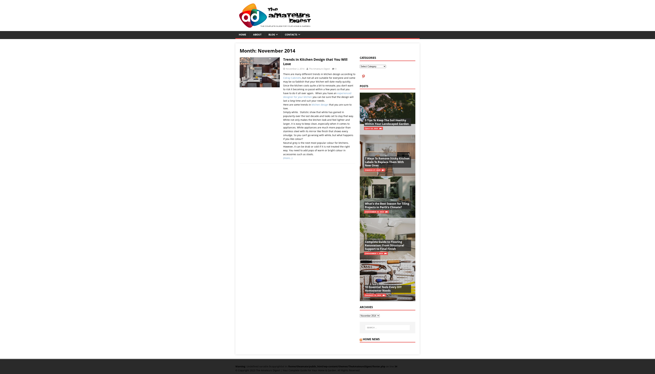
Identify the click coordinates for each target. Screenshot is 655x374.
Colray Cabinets (292, 77)
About (257, 34)
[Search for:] (387, 328)
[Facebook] (363, 76)
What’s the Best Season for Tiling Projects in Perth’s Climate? (387, 205)
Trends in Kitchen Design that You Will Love (315, 61)
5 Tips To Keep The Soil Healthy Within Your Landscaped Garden (387, 122)
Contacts (291, 34)
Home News (371, 339)
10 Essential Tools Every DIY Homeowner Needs (383, 288)
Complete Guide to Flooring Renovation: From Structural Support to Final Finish (384, 245)
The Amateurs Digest (319, 68)
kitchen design (320, 104)
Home (242, 34)
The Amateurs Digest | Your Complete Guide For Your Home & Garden (296, 370)
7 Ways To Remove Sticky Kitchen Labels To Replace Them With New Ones (387, 162)
